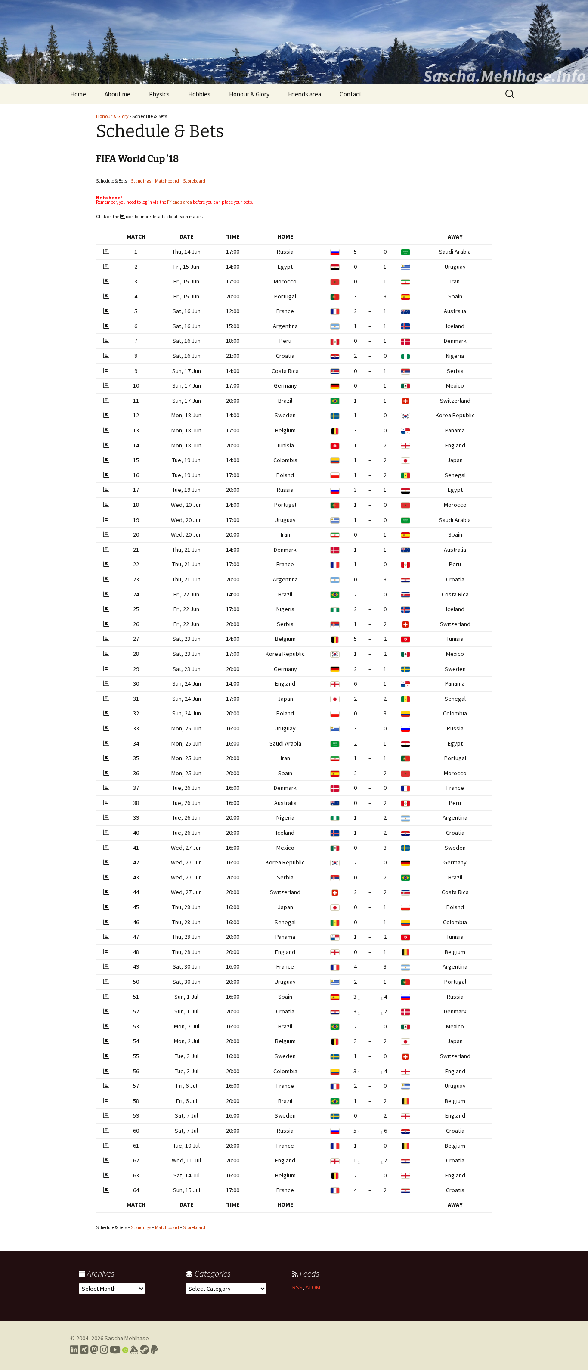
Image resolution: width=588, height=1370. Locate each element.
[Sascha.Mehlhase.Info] (294, 42)
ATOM (313, 1287)
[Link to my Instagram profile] (104, 1350)
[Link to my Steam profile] (144, 1350)
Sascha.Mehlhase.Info (504, 76)
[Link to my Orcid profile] (125, 1350)
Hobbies (199, 94)
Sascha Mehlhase (127, 1338)
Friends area (304, 94)
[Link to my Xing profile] (84, 1350)
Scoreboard (194, 181)
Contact (351, 94)
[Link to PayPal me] (154, 1350)
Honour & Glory (249, 94)
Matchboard (167, 181)
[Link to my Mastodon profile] (94, 1350)
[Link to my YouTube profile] (115, 1350)
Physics (159, 94)
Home (78, 94)
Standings (141, 181)
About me (117, 94)
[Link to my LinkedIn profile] (74, 1350)
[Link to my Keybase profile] (134, 1350)
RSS (297, 1287)
